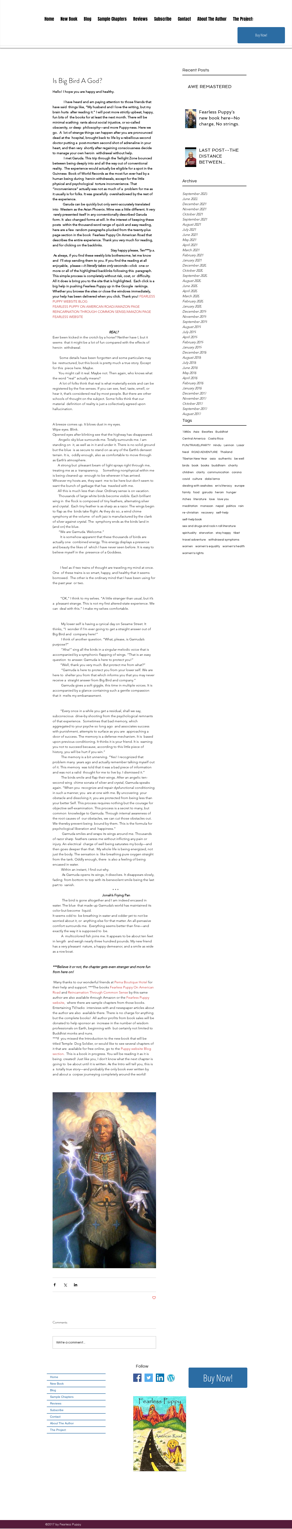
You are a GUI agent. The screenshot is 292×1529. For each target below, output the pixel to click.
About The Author (62, 1423)
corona (237, 472)
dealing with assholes (197, 485)
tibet (236, 532)
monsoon (206, 506)
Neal (185, 452)
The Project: (58, 1430)
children (188, 472)
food (196, 492)
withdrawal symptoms (223, 539)
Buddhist (221, 431)
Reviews (55, 1403)
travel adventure (194, 539)
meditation (190, 506)
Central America (193, 438)
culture (197, 478)
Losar (240, 445)
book (195, 465)
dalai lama (212, 478)
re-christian (190, 512)
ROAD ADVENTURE (205, 452)
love (212, 499)
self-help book (192, 519)
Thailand (226, 452)
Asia (196, 431)
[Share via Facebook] (55, 1285)
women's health (234, 546)
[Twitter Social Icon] (149, 1378)
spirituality (189, 532)
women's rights (193, 553)
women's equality (207, 546)
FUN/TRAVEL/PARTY (196, 445)
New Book (57, 1383)
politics (231, 506)
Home (54, 1377)
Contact (55, 1416)
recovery (207, 512)
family (186, 492)
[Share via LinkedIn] (76, 1285)
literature (199, 499)
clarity (200, 472)
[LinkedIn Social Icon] (160, 1378)
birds (185, 465)
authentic (225, 458)
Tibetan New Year (194, 458)
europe (239, 485)
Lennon (229, 445)
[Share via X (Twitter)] (65, 1285)
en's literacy (223, 485)
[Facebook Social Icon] (137, 1378)
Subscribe (56, 1410)
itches (186, 499)
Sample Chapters (62, 1396)
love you (223, 499)
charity (233, 465)
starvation (206, 532)
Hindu (217, 445)
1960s (186, 431)
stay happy (223, 532)
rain (241, 506)
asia (213, 458)
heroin (219, 492)
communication (218, 472)
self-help (222, 512)
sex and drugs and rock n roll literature (209, 526)
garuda (207, 492)
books (205, 465)
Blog (53, 1390)
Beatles (207, 431)
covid (186, 478)
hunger (231, 492)
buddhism (219, 465)
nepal (220, 506)
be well (239, 458)
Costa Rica (215, 438)
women (187, 546)
